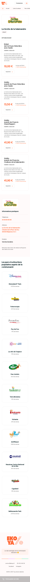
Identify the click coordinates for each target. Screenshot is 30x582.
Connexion (19, 3)
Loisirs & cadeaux (17, 8)
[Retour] (3, 8)
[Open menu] (26, 3)
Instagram (18, 566)
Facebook (11, 566)
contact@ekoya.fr (10, 563)
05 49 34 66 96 (21, 563)
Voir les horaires (7, 242)
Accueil (7, 8)
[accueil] (4, 3)
